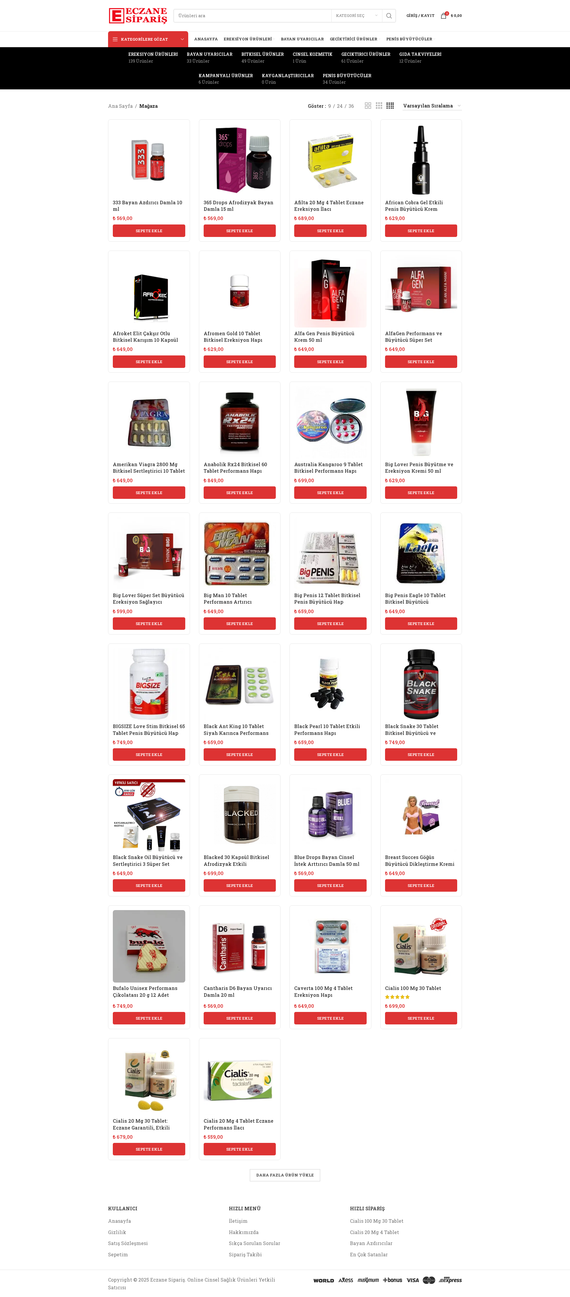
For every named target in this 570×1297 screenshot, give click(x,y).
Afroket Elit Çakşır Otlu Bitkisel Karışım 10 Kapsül (145, 336)
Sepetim (118, 1254)
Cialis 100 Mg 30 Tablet (413, 988)
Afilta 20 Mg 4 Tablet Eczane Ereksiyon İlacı (329, 205)
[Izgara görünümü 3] (379, 106)
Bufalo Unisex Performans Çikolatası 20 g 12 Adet (145, 991)
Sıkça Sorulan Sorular (254, 1243)
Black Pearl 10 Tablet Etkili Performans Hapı (327, 729)
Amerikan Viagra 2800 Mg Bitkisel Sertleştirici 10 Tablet (149, 467)
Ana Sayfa (120, 106)
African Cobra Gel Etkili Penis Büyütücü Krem (414, 205)
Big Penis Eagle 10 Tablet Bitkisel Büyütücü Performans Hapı (415, 602)
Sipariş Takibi (245, 1254)
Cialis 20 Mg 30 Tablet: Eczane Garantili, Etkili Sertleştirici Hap (141, 1127)
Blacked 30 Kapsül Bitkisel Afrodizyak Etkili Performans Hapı (236, 864)
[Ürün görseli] (421, 160)
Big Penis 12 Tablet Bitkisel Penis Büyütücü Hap (327, 598)
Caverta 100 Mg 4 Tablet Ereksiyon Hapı (323, 991)
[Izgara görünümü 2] (368, 106)
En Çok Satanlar (369, 1254)
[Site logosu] (137, 15)
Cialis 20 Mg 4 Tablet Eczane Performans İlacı (238, 1124)
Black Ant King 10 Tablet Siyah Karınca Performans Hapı (236, 733)
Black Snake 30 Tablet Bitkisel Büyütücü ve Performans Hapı (411, 733)
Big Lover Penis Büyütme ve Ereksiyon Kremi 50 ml (419, 467)
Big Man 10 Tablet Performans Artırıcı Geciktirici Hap (228, 602)
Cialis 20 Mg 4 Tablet (374, 1232)
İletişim (238, 1221)
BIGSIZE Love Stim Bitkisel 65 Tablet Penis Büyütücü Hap (149, 729)
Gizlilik (117, 1232)
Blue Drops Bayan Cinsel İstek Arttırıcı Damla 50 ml (327, 860)
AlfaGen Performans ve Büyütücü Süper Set (413, 336)
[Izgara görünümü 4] (390, 106)
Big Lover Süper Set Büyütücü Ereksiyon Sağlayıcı (148, 598)
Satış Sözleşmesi (128, 1243)
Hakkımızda (244, 1232)
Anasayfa (119, 1221)
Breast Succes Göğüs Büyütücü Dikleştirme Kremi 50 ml (420, 864)
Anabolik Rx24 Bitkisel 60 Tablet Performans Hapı (235, 467)
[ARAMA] (389, 16)
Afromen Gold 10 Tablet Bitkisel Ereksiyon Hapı (233, 336)
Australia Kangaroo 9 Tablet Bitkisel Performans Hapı (328, 467)
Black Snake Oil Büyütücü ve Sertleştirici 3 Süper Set (148, 860)
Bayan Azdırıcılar (371, 1243)
